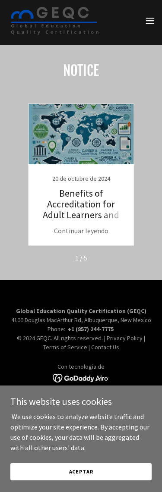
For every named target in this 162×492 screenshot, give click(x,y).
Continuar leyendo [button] (81, 230)
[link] (55, 20)
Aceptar (81, 471)
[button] (150, 20)
